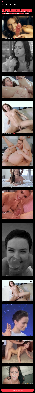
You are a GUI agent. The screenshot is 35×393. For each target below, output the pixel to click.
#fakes (7, 187)
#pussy (7, 133)
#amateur (4, 363)
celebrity (22, 13)
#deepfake (11, 187)
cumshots (8, 13)
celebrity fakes (23, 11)
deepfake (27, 13)
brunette (12, 11)
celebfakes (29, 11)
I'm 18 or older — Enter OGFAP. (17, 390)
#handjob (4, 38)
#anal (9, 98)
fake (13, 13)
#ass (7, 98)
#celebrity (11, 133)
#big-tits (12, 363)
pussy (8, 11)
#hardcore (4, 98)
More (15, 38)
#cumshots (12, 38)
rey (15, 13)
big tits (3, 13)
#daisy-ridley (8, 301)
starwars (4, 11)
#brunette (8, 38)
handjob (17, 11)
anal (18, 13)
